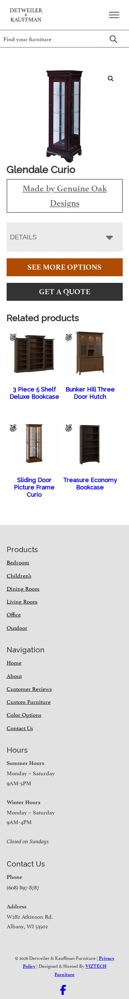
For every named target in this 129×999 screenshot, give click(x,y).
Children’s (19, 575)
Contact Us (20, 727)
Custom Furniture (29, 701)
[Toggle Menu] (114, 15)
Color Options (24, 714)
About (14, 675)
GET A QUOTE (64, 291)
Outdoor (17, 627)
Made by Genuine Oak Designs (64, 195)
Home (14, 662)
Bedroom (18, 561)
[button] (111, 79)
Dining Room (23, 588)
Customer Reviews (29, 688)
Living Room (22, 601)
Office (14, 614)
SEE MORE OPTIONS (64, 267)
